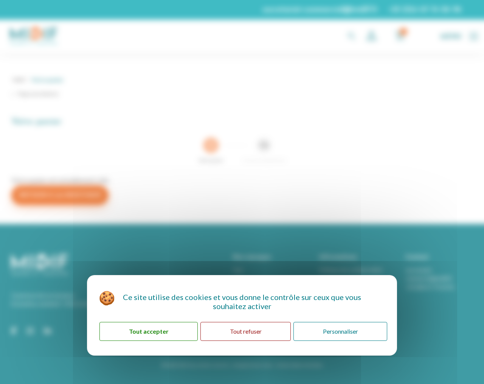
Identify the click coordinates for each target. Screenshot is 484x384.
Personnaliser (340, 331)
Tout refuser (246, 331)
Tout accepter (149, 331)
